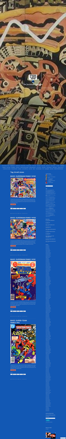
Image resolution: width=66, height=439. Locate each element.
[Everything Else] (52, 87)
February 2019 (47, 346)
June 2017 (47, 369)
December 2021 (48, 307)
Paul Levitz (48, 210)
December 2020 (48, 321)
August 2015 (47, 393)
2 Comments (20, 213)
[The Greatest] (36, 87)
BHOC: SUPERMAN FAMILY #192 (23, 176)
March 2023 (47, 290)
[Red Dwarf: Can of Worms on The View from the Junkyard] (53, 436)
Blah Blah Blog (62, 165)
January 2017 (47, 375)
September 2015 (48, 392)
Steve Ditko (51, 214)
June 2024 (47, 273)
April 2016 (47, 385)
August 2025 (47, 257)
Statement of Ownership (48, 214)
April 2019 (47, 344)
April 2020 (47, 330)
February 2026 (47, 250)
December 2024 (48, 266)
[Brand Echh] (27, 87)
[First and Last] (19, 87)
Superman (51, 215)
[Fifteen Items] (20, 87)
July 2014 (47, 407)
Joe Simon (49, 203)
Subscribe (48, 420)
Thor (53, 215)
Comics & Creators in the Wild (24, 167)
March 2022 (47, 304)
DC (46, 195)
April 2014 (47, 410)
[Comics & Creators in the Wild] (32, 87)
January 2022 (47, 306)
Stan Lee (49, 213)
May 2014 (47, 409)
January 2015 (47, 401)
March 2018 (47, 359)
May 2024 (47, 274)
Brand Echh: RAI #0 (50, 182)
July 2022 (47, 299)
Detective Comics (51, 195)
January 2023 (47, 292)
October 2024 (47, 268)
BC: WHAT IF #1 (48, 222)
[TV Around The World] (42, 87)
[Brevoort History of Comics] (11, 87)
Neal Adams (53, 209)
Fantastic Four (51, 197)
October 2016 (47, 378)
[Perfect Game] (28, 87)
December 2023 (48, 280)
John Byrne (49, 204)
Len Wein (50, 206)
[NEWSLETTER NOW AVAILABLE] (54, 87)
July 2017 (47, 368)
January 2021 (47, 320)
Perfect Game (8, 167)
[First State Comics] (16, 87)
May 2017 (47, 370)
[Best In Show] (53, 87)
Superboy (48, 215)
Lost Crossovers (39, 167)
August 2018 (47, 353)
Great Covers (48, 165)
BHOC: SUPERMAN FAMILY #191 (23, 259)
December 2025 (48, 252)
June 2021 (47, 314)
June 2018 (47, 355)
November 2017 (48, 363)
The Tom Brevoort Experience (33, 84)
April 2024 (47, 275)
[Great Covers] (21, 87)
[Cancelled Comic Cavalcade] (41, 87)
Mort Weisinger (50, 209)
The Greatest (44, 167)
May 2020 (47, 329)
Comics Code (17, 167)
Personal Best (13, 167)
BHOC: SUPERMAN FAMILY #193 (23, 218)
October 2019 (47, 337)
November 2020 (48, 322)
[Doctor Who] (46, 87)
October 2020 (47, 323)
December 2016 (48, 376)
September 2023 (48, 283)
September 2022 (48, 297)
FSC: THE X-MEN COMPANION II (50, 179)
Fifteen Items (43, 165)
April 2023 (47, 289)
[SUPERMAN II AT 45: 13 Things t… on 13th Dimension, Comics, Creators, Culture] (48, 435)
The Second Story (53, 165)
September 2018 (48, 352)
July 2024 (47, 272)
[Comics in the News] (37, 87)
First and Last (39, 165)
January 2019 (47, 347)
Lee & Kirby (57, 165)
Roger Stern (50, 210)
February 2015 (47, 400)
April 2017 (47, 371)
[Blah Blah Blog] (25, 87)
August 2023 (47, 284)
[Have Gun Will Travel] (45, 87)
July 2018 (47, 354)
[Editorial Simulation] (49, 87)
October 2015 (47, 391)
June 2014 (47, 408)
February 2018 (47, 360)
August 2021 (47, 312)
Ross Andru (53, 210)
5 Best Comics (34, 165)
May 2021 (47, 315)
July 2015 (47, 394)
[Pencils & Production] (40, 87)
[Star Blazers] (44, 87)
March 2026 (47, 249)
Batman (49, 191)
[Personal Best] (29, 87)
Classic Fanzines (54, 167)
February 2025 (47, 264)
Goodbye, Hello (18, 165)
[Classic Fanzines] (38, 87)
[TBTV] (50, 87)
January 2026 (47, 251)
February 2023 (47, 291)
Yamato (49, 216)
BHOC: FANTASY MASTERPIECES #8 (51, 241)
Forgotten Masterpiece (32, 167)
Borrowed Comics (23, 165)
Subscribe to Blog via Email (49, 413)
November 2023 (48, 281)
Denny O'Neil (48, 195)
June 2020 (47, 328)
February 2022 (47, 305)
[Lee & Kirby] (24, 87)
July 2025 (47, 258)
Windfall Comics (12, 165)
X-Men (48, 216)
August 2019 (47, 339)
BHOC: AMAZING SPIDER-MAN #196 (51, 229)
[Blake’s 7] (48, 87)
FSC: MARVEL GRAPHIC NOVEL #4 (50, 231)
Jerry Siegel (50, 202)
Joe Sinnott (51, 203)
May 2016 (47, 384)
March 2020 (47, 331)
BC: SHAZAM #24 (48, 233)
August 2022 (47, 298)
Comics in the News (49, 167)
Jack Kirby (47, 202)
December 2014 (48, 402)
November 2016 (48, 377)
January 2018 (47, 361)
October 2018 (47, 351)
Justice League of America (52, 205)
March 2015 (47, 399)
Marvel (50, 208)
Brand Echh (4, 167)
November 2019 (48, 336)
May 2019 (47, 343)
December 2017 (48, 362)
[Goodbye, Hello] (13, 87)
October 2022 (47, 296)
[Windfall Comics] (12, 87)
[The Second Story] (23, 87)
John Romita (52, 204)
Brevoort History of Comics (5, 165)
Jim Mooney (53, 202)
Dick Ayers (54, 195)
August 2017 (47, 367)
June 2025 (47, 259)
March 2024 (47, 276)
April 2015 (47, 398)
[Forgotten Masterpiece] (33, 87)
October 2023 (47, 282)
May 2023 (47, 288)
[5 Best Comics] (17, 87)
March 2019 (47, 345)
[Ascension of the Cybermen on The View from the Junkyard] (55, 433)
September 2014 (48, 406)
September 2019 (48, 338)
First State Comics (28, 165)
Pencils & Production (60, 167)
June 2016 (47, 383)
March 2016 (47, 386)
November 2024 (48, 267)
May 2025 (47, 260)
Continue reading (12, 204)
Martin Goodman (47, 208)
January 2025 (47, 265)
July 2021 (47, 313)
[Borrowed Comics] (15, 87)
